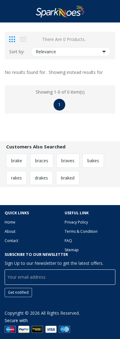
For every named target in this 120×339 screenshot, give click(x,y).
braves (67, 160)
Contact (11, 240)
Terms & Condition (81, 231)
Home (10, 222)
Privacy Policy (76, 222)
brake (16, 160)
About (10, 231)
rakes (16, 178)
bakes (93, 160)
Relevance (46, 51)
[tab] (12, 39)
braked (67, 178)
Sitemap (72, 249)
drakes (41, 178)
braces (41, 160)
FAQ (68, 240)
